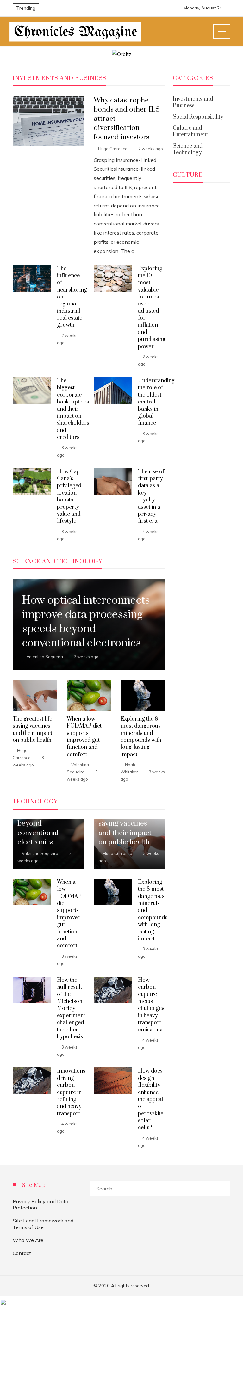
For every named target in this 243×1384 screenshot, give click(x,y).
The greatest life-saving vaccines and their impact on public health (33, 730)
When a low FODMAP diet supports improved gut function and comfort (84, 737)
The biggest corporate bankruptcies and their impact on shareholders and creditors (73, 409)
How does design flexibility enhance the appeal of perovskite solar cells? (150, 1099)
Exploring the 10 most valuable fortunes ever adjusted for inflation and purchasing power (151, 307)
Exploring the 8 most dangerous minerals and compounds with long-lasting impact (141, 737)
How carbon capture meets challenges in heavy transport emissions (151, 1005)
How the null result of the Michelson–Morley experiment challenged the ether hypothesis (71, 1008)
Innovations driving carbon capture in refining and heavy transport (71, 1092)
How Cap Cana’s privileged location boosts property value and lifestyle (69, 496)
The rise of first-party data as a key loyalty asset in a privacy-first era (151, 496)
